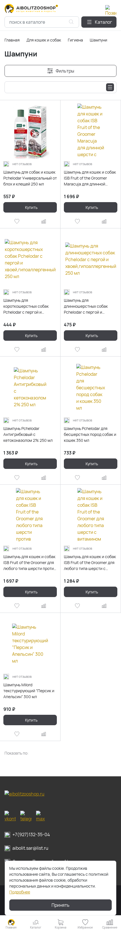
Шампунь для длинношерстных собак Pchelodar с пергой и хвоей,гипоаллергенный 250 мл (90, 306)
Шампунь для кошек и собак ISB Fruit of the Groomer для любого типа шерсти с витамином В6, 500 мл (90, 562)
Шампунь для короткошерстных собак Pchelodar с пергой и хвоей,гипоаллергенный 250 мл (30, 306)
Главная (12, 40)
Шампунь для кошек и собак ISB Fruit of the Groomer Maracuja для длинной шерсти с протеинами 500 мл (90, 178)
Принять (60, 905)
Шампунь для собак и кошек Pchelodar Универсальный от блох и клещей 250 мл (30, 178)
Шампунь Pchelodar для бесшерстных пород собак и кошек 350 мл (90, 434)
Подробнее (19, 892)
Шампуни (98, 40)
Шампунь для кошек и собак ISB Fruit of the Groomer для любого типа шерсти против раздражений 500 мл (29, 562)
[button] (98, 22)
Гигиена (75, 40)
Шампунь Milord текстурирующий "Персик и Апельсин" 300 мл (28, 690)
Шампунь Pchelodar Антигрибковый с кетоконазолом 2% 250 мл (28, 434)
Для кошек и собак (43, 40)
